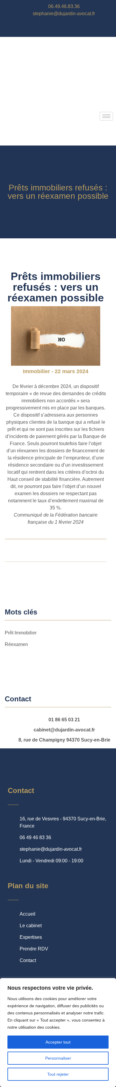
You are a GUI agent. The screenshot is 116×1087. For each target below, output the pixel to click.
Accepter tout (58, 1042)
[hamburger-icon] (106, 116)
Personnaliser (58, 1058)
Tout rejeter (58, 1074)
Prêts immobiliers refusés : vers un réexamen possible (58, 192)
